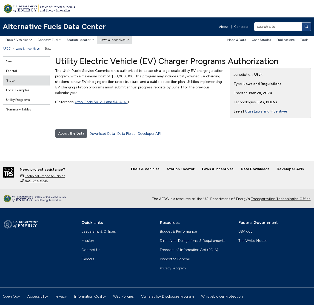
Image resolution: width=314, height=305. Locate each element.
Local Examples (17, 90)
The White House (252, 240)
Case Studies (261, 40)
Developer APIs (290, 169)
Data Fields (126, 133)
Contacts (241, 27)
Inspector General (175, 259)
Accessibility (37, 296)
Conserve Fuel (47, 40)
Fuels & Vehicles (17, 40)
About (223, 27)
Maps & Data (236, 40)
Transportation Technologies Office (281, 199)
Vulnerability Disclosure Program (167, 296)
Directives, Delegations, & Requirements (192, 240)
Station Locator (79, 40)
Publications (286, 40)
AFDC (7, 48)
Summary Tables (18, 109)
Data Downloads (255, 169)
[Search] (306, 26)
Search (11, 61)
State (10, 80)
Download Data (102, 133)
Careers (87, 259)
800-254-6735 (36, 181)
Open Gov (11, 296)
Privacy (61, 296)
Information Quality (90, 296)
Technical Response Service (45, 176)
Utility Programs (18, 100)
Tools (304, 40)
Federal (11, 71)
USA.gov (245, 231)
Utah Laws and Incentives (266, 111)
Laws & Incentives (113, 40)
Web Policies (123, 296)
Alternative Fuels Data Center (54, 26)
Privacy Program (173, 268)
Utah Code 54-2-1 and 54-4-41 (101, 102)
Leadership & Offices (98, 231)
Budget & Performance (178, 231)
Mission (87, 240)
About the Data (71, 133)
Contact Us (90, 250)
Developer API (149, 133)
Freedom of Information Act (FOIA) (189, 250)
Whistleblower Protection (222, 296)
